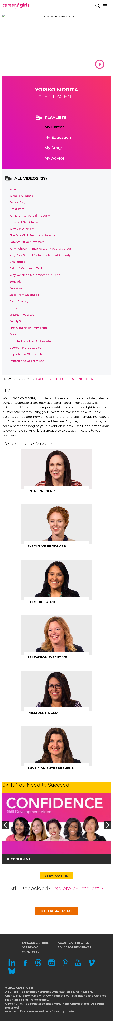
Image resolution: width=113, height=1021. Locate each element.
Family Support (20, 321)
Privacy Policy (15, 1011)
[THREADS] (38, 965)
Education (16, 281)
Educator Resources (74, 947)
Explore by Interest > (77, 888)
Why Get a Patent (21, 228)
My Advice (54, 158)
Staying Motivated (21, 314)
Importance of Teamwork (27, 361)
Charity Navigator (17, 995)
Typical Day (17, 202)
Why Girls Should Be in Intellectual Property (40, 255)
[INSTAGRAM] (51, 965)
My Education (57, 137)
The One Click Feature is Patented (33, 235)
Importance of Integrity (26, 354)
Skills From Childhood (24, 294)
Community (30, 952)
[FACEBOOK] (25, 965)
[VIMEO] (91, 965)
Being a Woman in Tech (26, 268)
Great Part (16, 209)
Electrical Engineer (74, 379)
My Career (54, 127)
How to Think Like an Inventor (30, 341)
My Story (53, 147)
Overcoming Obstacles (25, 347)
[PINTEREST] (65, 965)
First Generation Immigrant (28, 328)
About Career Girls (73, 942)
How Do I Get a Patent (25, 222)
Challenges (17, 261)
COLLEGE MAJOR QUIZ (56, 911)
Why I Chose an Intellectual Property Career (40, 248)
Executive (45, 379)
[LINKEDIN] (12, 965)
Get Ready (30, 947)
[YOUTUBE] (78, 965)
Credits (69, 1011)
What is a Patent (21, 195)
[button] (5, 825)
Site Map (56, 1011)
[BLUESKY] (12, 973)
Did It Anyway (18, 301)
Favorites (15, 288)
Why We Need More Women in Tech (34, 275)
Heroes (14, 308)
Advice (14, 334)
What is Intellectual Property (29, 215)
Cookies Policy (37, 1011)
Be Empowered (56, 875)
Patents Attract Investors (26, 242)
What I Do (16, 189)
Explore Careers (35, 942)
